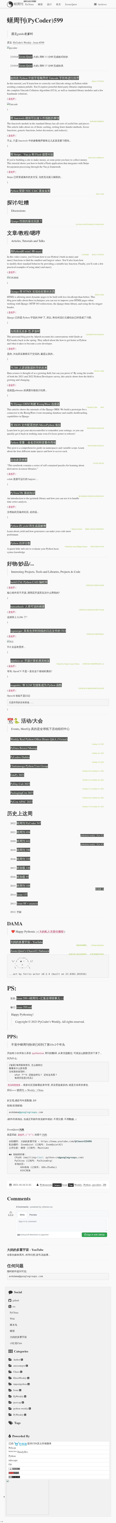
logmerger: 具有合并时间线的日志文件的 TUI (38, 631)
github (16, 1300)
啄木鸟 (13, 1324)
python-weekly (21, 1408)
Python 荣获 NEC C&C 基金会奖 (30, 191)
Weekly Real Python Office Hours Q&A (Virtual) (39, 739)
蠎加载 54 (99, 889)
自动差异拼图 (18, 460)
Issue (64, 1184)
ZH (104, 1184)
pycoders (96, 1184)
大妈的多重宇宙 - (25, 1249)
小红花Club (16, 1343)
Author (17, 1359)
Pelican (12, 1447)
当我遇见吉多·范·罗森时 (25, 331)
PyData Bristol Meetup (23, 748)
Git (10, 1464)
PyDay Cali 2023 (20, 784)
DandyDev (22, 1451)
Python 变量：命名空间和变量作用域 (33, 442)
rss (14, 1306)
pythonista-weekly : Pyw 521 (92, 835)
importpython (20, 1384)
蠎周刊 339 (23, 859)
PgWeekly (18, 1396)
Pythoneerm (46, 1184)
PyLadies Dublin (20, 757)
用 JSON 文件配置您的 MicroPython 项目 (35, 425)
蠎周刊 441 (23, 841)
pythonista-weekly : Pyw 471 (92, 844)
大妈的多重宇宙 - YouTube (26, 942)
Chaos (16, 1371)
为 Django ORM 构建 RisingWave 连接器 (35, 404)
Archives (102, 4)
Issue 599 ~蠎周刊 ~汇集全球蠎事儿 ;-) (40, 998)
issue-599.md (24, 1007)
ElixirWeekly (20, 1378)
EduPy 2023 (17, 775)
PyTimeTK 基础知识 (22, 493)
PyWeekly (18, 1414)
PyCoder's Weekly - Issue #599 (28, 42)
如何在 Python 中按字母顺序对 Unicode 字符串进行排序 (44, 78)
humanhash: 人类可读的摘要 (27, 606)
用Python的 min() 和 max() (26, 251)
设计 (49, 4)
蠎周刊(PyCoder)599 (35, 20)
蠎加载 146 (23, 868)
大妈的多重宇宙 (18, 1337)
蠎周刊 (24, 3)
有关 (58, 4)
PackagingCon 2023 (21, 793)
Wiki (12, 1318)
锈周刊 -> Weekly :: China (30, 1090)
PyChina (29, 4)
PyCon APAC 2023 (21, 802)
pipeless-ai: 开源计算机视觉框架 (30, 661)
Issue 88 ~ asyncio (27, 903)
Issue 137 (22, 894)
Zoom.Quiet (71, 4)
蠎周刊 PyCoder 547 (29, 823)
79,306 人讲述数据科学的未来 (28, 368)
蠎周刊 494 (23, 832)
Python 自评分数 (20, 543)
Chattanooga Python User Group (29, 766)
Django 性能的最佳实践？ (26, 221)
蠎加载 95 (23, 877)
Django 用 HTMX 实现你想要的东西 (32, 291)
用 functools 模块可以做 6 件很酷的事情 (34, 118)
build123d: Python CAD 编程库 (29, 582)
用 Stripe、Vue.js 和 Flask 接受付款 (31, 154)
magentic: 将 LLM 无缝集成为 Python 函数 (36, 685)
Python (87, 1184)
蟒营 (40, 4)
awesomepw (19, 1365)
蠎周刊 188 (23, 885)
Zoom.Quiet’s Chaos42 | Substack (29, 951)
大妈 (21, 1129)
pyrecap (17, 1402)
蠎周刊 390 (23, 850)
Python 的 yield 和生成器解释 (28, 526)
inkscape (13, 1460)
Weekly (78, 1184)
